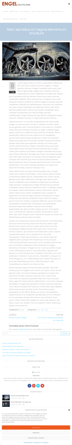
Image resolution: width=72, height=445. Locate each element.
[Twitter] (38, 386)
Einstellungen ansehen (36, 438)
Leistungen (25, 11)
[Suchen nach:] (36, 333)
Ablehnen (36, 433)
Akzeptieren (36, 427)
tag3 (46, 310)
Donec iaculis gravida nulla (11, 343)
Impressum (45, 442)
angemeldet (23, 329)
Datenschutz (37, 442)
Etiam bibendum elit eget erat (12, 346)
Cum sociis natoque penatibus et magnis (16, 352)
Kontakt (23, 19)
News (22, 310)
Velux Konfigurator (41, 11)
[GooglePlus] (34, 386)
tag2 (42, 310)
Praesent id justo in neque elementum (15, 349)
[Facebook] (29, 386)
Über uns (14, 11)
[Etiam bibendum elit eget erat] (6, 404)
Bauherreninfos (10, 19)
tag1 (38, 310)
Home (5, 11)
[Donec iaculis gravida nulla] (6, 397)
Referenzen (56, 11)
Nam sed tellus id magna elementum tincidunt (18, 356)
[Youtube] (42, 386)
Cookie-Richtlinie (28, 442)
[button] (69, 410)
